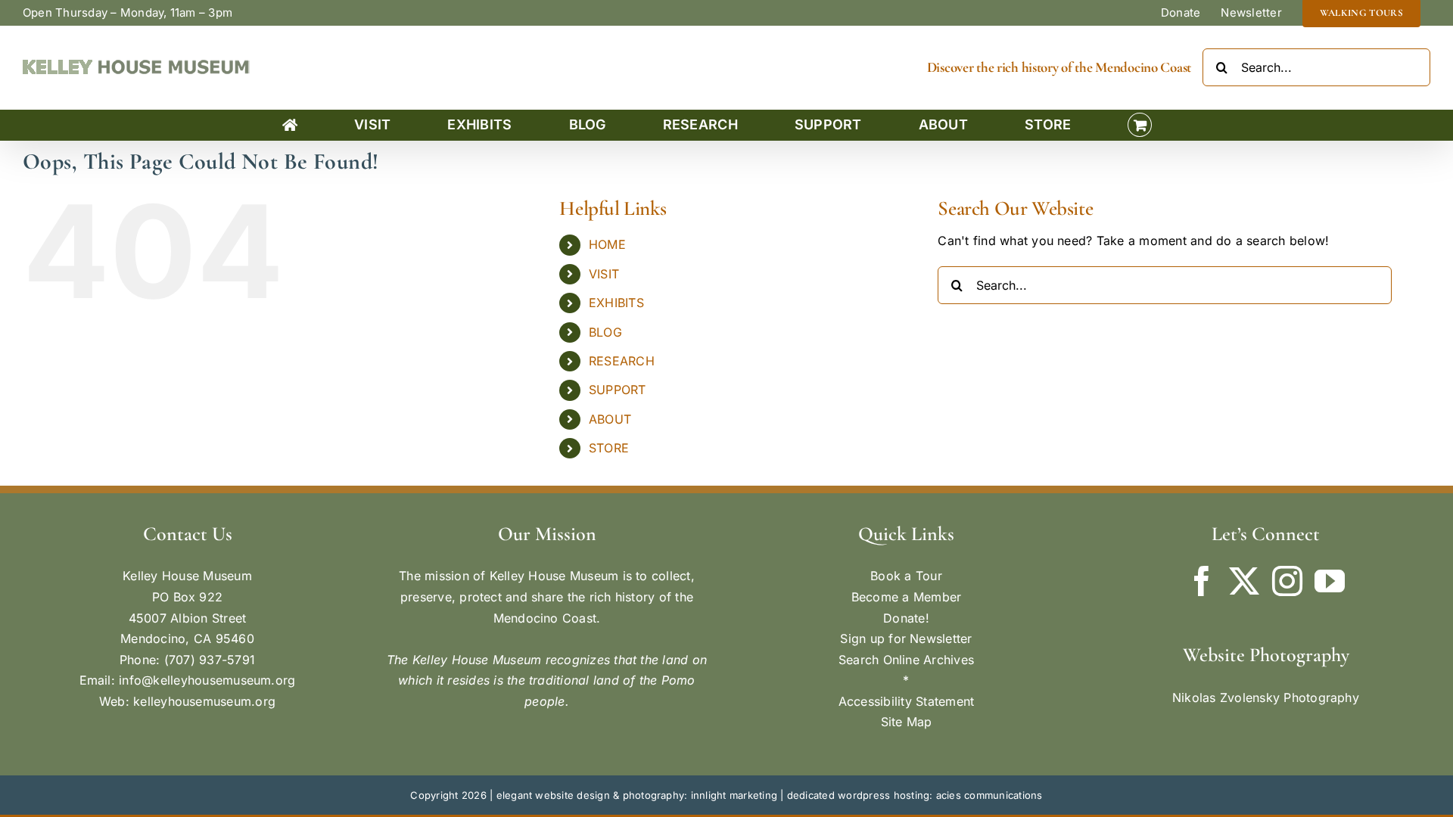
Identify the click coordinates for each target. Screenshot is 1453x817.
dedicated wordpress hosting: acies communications (915, 795)
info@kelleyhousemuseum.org (207, 680)
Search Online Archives (906, 659)
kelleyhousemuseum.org (204, 701)
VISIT (604, 273)
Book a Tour (906, 575)
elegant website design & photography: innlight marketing (636, 795)
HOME (607, 244)
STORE (609, 447)
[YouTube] (1330, 581)
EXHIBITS (616, 302)
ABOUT (610, 419)
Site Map (906, 721)
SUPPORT (617, 389)
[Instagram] (1287, 581)
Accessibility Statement (907, 701)
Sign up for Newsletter (906, 638)
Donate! (906, 618)
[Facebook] (1202, 581)
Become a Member (906, 596)
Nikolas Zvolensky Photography (1265, 697)
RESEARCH (622, 360)
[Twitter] (1244, 581)
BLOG (605, 332)
